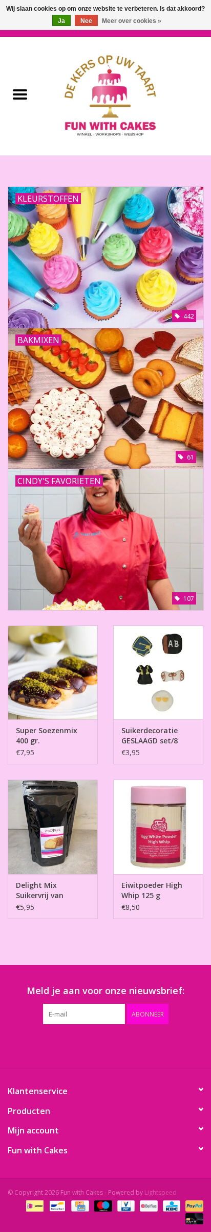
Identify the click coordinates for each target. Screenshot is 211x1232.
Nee (86, 21)
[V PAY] (125, 1205)
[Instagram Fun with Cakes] (161, 1045)
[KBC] (170, 1205)
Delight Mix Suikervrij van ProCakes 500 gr (44, 890)
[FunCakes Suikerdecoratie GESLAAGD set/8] (158, 672)
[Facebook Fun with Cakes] (50, 1045)
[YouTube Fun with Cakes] (124, 1045)
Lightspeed (160, 1192)
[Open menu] (20, 94)
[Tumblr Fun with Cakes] (142, 1045)
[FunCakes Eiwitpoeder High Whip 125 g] (158, 827)
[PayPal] (192, 1205)
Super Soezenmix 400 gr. (46, 735)
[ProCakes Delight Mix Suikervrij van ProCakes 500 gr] (53, 827)
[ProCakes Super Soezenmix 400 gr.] (53, 672)
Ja (61, 21)
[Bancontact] (56, 1205)
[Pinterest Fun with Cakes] (105, 1045)
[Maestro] (102, 1205)
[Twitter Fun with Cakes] (68, 1045)
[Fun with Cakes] (125, 95)
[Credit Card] (79, 1205)
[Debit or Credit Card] (192, 1218)
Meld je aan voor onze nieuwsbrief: (105, 990)
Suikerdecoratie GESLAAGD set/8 (149, 735)
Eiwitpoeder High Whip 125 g (151, 890)
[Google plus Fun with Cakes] (87, 1045)
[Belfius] (147, 1205)
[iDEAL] (34, 1205)
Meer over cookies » (131, 21)
